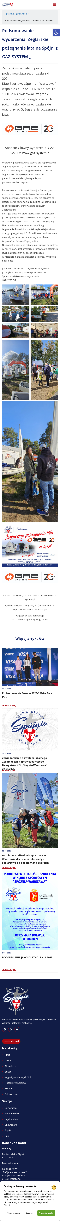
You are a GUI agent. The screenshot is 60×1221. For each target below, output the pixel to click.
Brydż (8, 1130)
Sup (7, 1136)
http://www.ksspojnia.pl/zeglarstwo (30, 619)
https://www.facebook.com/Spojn (29, 609)
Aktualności (11, 1066)
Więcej (7, 1205)
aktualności (21, 13)
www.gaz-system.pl (36, 153)
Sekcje (8, 1071)
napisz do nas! (11, 1041)
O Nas (8, 1060)
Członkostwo (11, 1094)
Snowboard (11, 1124)
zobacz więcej (9, 705)
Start (7, 1054)
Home (11, 13)
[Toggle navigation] (54, 4)
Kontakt (9, 1088)
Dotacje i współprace (16, 1082)
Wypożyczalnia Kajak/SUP (18, 1077)
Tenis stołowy (12, 1113)
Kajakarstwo (11, 1119)
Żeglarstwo (11, 1108)
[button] (56, 32)
